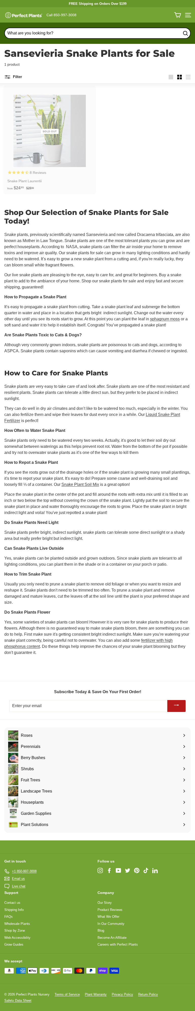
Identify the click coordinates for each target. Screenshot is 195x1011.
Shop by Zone (14, 930)
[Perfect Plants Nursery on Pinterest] (136, 870)
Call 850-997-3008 (61, 15)
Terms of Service (67, 994)
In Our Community (111, 924)
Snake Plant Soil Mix (80, 484)
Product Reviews (110, 910)
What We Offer (108, 916)
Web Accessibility (17, 938)
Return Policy (148, 994)
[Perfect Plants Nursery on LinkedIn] (155, 870)
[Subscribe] (176, 706)
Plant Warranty (96, 994)
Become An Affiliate (112, 938)
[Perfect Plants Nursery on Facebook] (109, 870)
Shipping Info (14, 910)
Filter (17, 77)
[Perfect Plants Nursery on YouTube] (118, 870)
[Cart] (177, 15)
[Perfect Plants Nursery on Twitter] (127, 870)
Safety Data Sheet (17, 1000)
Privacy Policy (122, 994)
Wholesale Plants (17, 924)
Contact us (12, 903)
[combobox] (97, 33)
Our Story (105, 903)
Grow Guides (13, 944)
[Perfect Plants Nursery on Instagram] (100, 870)
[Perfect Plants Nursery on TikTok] (146, 870)
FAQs (8, 916)
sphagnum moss (165, 319)
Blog (101, 930)
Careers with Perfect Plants (118, 944)
